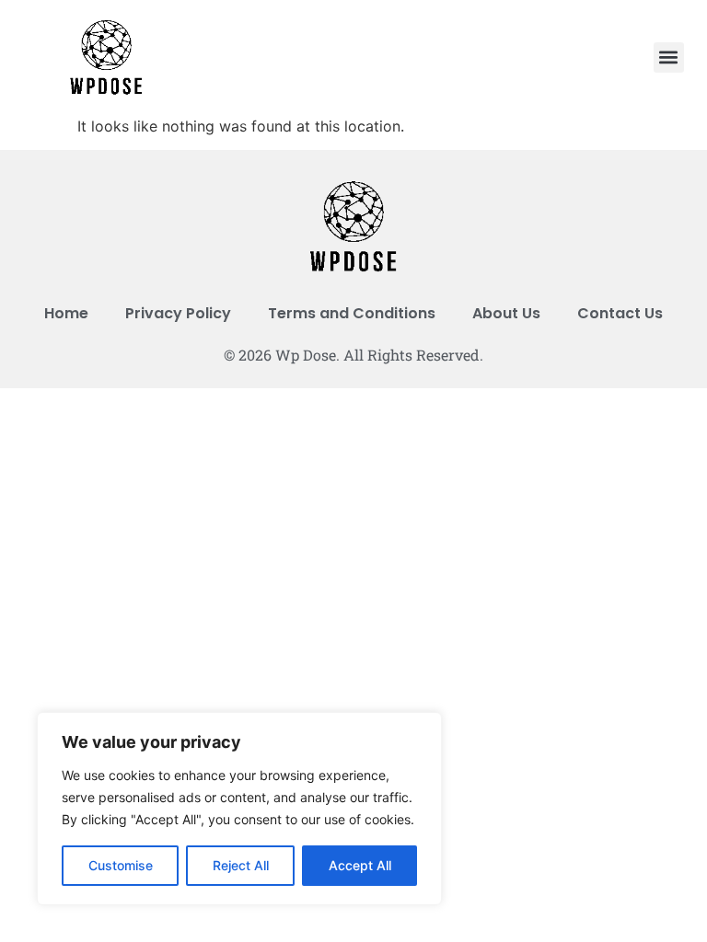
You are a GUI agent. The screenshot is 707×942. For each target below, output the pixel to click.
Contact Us (620, 313)
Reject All (241, 865)
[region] (239, 808)
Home (66, 313)
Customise (120, 865)
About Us (506, 313)
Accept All (360, 865)
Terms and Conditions (351, 313)
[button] (669, 57)
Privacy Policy (178, 313)
